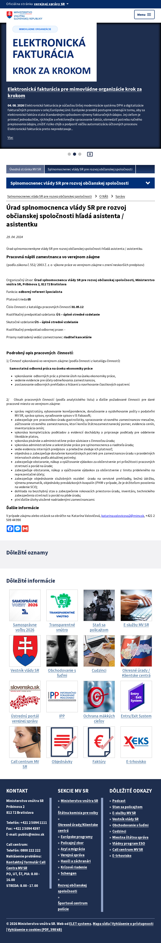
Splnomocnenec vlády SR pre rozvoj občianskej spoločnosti (90, 169)
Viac (10, 137)
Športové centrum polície (73, 906)
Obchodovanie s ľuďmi (130, 825)
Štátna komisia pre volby (78, 812)
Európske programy (77, 836)
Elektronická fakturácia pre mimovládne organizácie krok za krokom (75, 92)
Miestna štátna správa (130, 837)
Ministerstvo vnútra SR (79, 800)
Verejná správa (72, 855)
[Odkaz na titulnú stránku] (25, 14)
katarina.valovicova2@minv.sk (122, 516)
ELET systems (80, 923)
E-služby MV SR (124, 813)
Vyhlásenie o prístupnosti (132, 923)
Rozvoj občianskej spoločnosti (72, 888)
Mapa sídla (101, 923)
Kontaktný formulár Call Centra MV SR (25, 865)
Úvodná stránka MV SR (25, 169)
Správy (120, 196)
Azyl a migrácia (73, 849)
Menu (144, 14)
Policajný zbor (72, 842)
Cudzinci (119, 831)
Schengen (69, 873)
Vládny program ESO (128, 843)
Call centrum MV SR (127, 849)
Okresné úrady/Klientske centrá (78, 827)
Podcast (119, 800)
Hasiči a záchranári (76, 861)
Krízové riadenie (74, 867)
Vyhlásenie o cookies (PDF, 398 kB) (35, 929)
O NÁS (103, 196)
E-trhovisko (121, 855)
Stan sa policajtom (127, 807)
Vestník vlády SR (125, 819)
